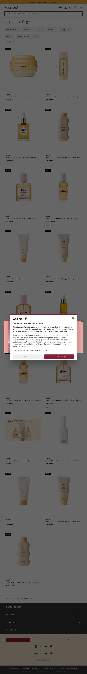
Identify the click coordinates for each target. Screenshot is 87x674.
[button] (82, 321)
